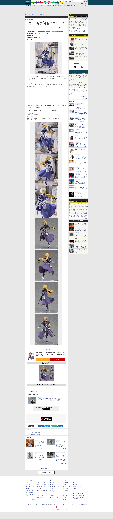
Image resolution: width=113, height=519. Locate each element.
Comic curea (76, 484)
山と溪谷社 (52, 490)
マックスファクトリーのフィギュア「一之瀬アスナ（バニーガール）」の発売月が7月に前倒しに (39, 444)
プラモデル (42, 5)
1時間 (71, 16)
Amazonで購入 (42, 359)
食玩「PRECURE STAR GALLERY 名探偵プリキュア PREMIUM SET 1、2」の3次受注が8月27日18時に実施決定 (81, 190)
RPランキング (73, 73)
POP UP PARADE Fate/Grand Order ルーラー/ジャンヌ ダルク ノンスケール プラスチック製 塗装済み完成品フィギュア (50, 354)
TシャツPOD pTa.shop (78, 493)
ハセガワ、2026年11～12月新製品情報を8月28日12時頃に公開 (81, 132)
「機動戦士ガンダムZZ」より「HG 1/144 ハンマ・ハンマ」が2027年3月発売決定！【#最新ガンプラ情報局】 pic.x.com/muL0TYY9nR (79, 90)
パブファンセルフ (77, 489)
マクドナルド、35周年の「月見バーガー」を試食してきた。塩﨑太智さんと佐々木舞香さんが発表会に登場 (79, 216)
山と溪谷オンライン (55, 491)
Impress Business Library (41, 486)
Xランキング (74, 71)
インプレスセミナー (40, 488)
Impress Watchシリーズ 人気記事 (79, 200)
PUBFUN (75, 488)
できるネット (28, 497)
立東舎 (53, 488)
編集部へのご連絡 (52, 504)
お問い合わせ (37, 504)
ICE (73, 480)
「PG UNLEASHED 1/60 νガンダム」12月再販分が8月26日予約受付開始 (81, 195)
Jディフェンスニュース (67, 484)
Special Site (74, 35)
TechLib (64, 499)
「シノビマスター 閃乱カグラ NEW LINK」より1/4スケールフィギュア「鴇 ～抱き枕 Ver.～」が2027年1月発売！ (81, 171)
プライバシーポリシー (61, 504)
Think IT (27, 482)
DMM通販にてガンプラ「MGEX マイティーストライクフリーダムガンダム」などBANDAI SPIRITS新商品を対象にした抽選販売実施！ (79, 28)
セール (75, 5)
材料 (71, 5)
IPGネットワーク (76, 491)
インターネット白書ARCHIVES (31, 499)
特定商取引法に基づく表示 (83, 504)
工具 (68, 5)
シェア (42, 31)
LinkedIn (61, 31)
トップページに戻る (46, 472)
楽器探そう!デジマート (56, 484)
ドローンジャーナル (29, 490)
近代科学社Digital (55, 497)
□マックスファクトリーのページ (33, 432)
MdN (62, 492)
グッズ (61, 5)
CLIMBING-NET (54, 493)
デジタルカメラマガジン (30, 495)
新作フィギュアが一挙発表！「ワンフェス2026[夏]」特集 (79, 221)
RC (57, 5)
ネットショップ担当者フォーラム (43, 484)
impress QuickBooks (78, 486)
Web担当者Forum (29, 484)
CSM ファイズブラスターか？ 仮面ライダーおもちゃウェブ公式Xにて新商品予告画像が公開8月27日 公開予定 (79, 31)
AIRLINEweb (65, 482)
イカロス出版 (64, 480)
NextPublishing (40, 497)
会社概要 (67, 504)
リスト (36, 31)
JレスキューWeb (66, 488)
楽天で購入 (58, 359)
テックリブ (64, 497)
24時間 (76, 16)
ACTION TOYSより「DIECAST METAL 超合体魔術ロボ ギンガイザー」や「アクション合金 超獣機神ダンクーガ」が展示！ (81, 247)
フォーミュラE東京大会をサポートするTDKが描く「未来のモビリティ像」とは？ (81, 48)
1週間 (81, 16)
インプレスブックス (40, 495)
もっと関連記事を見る (45, 468)
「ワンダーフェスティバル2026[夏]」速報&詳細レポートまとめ (81, 225)
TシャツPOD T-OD (55, 486)
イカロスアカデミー (66, 490)
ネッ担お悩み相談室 (29, 492)
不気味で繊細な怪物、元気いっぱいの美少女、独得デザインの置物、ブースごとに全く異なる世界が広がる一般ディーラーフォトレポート (81, 231)
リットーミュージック (55, 482)
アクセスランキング (76, 14)
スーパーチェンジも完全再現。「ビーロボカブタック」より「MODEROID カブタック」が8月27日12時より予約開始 (81, 165)
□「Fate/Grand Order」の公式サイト (34, 434)
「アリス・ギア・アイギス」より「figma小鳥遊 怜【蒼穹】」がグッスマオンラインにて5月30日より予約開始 (61, 444)
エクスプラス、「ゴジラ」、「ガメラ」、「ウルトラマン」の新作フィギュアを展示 (81, 251)
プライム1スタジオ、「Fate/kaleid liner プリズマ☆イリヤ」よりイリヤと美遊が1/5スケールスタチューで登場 (81, 146)
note (54, 31)
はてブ (48, 31)
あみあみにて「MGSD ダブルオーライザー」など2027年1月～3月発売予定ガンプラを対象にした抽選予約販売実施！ (79, 25)
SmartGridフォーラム (41, 482)
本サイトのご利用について (29, 504)
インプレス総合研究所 (30, 486)
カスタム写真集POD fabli (79, 495)
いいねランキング (83, 73)
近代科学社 (52, 495)
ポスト (32, 31)
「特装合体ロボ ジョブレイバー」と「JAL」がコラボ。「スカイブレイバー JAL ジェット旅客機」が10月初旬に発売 (81, 159)
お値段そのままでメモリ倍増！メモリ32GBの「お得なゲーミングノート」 (81, 39)
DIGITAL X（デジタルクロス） (42, 490)
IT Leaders (28, 488)
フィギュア (48, 5)
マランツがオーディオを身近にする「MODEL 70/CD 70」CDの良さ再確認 (81, 53)
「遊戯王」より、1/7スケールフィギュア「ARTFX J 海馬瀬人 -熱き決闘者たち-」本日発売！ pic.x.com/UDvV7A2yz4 (79, 81)
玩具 (64, 5)
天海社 (75, 482)
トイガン (53, 5)
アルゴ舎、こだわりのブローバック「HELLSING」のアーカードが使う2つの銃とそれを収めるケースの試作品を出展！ (81, 243)
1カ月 (86, 16)
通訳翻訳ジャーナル (66, 486)
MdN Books (65, 493)
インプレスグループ (74, 504)
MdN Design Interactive (67, 495)
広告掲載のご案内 (45, 504)
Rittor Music (52, 480)
